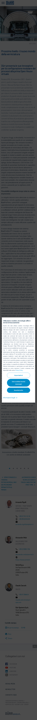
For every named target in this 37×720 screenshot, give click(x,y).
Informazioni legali (9, 398)
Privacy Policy (19, 370)
